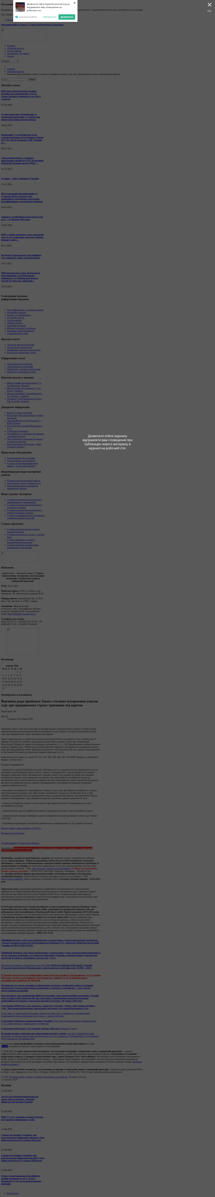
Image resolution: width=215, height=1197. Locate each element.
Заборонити (49, 16)
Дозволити (67, 16)
